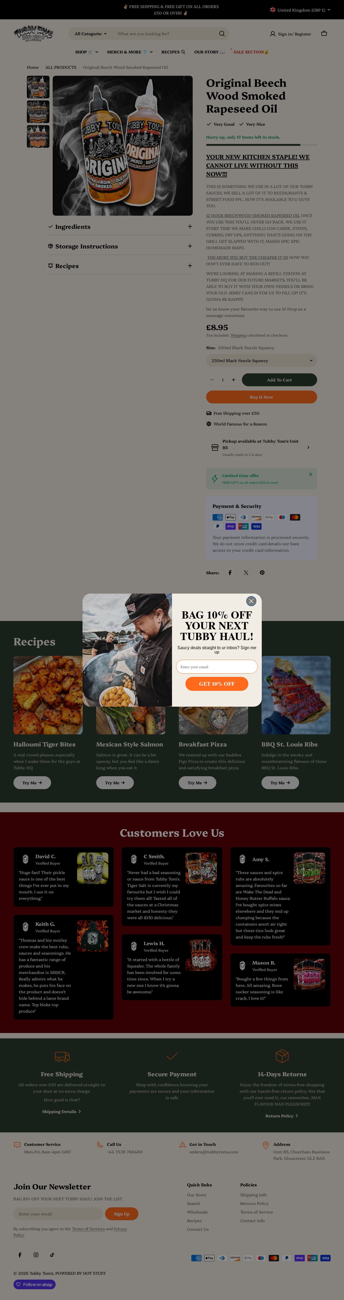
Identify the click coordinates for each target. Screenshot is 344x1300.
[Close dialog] (251, 601)
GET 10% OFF (217, 684)
